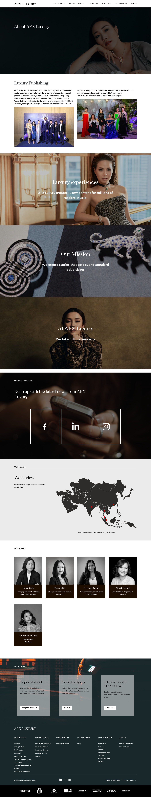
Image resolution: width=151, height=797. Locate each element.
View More (110, 708)
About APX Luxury (62, 743)
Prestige (17, 743)
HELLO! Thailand (20, 756)
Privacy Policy (129, 780)
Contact (101, 749)
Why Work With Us (126, 743)
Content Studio (41, 753)
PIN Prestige (18, 750)
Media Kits (102, 743)
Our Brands (58, 4)
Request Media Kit (29, 708)
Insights (105, 4)
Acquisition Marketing (43, 743)
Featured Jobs (124, 747)
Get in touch (121, 4)
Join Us (134, 4)
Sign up (67, 708)
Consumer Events (41, 750)
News (79, 743)
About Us (91, 4)
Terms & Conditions (113, 780)
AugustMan (18, 753)
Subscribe (101, 747)
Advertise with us (42, 747)
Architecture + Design (22, 771)
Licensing (38, 756)
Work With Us (75, 4)
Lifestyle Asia (19, 747)
